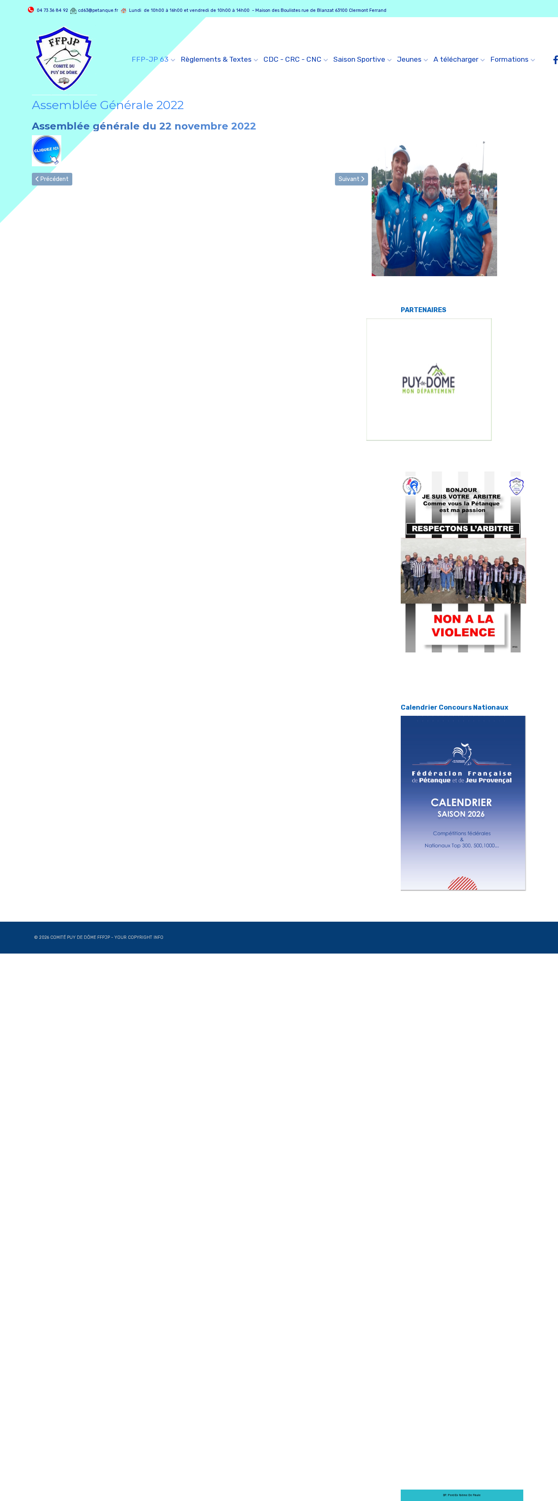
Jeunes (409, 59)
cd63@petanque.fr (98, 10)
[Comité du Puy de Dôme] (64, 59)
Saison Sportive (359, 59)
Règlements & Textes (216, 59)
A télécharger (455, 59)
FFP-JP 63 (150, 59)
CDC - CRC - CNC (292, 59)
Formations (509, 59)
